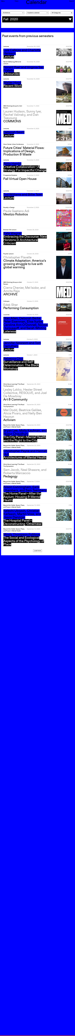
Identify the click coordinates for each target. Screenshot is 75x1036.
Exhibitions (6, 13)
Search (71, 1)
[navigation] (62, 13)
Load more (37, 550)
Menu (3, 1)
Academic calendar (33, 13)
